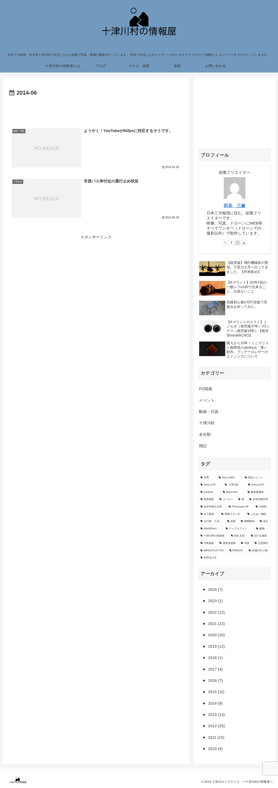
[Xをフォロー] (225, 243)
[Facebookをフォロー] (231, 243)
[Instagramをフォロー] (237, 243)
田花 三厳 (234, 205)
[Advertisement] (96, 110)
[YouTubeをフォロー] (244, 243)
